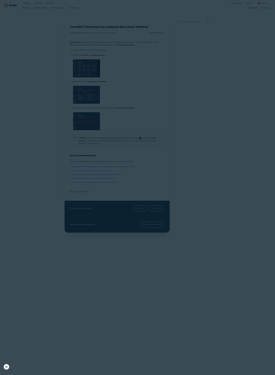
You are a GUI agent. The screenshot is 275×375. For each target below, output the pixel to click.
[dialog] (137, 187)
